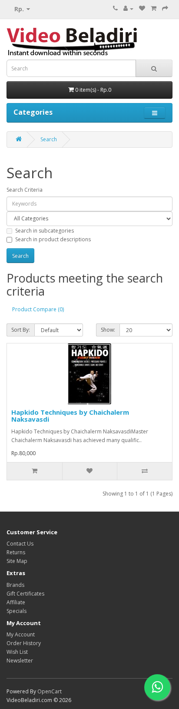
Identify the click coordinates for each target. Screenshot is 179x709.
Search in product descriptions (53, 239)
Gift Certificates (25, 593)
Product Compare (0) (38, 309)
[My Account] (128, 8)
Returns (16, 552)
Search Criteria (25, 189)
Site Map (17, 561)
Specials (17, 611)
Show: (108, 329)
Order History (24, 643)
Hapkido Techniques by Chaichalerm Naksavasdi (70, 416)
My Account (21, 634)
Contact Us (20, 543)
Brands (15, 585)
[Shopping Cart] (153, 8)
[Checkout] (165, 8)
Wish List (17, 652)
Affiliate (16, 602)
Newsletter (20, 660)
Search (48, 139)
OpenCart (49, 691)
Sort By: (20, 329)
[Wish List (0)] (142, 8)
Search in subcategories (44, 230)
